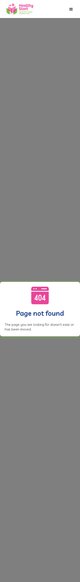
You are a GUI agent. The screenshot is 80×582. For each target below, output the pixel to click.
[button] (71, 9)
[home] (20, 9)
